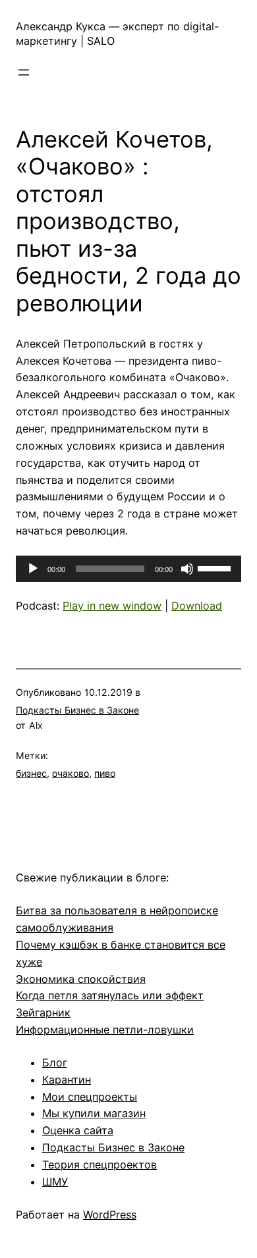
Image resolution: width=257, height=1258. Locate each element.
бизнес (31, 773)
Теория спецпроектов (99, 1164)
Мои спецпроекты (89, 1096)
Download (196, 605)
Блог (54, 1062)
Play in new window (112, 605)
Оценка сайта (77, 1130)
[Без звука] (187, 568)
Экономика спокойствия (81, 978)
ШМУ (55, 1181)
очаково (70, 773)
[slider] (216, 567)
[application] (128, 569)
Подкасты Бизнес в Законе (77, 710)
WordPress (109, 1214)
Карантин (66, 1079)
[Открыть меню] (24, 72)
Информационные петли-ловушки (105, 1029)
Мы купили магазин (94, 1113)
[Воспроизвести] (33, 568)
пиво (104, 773)
